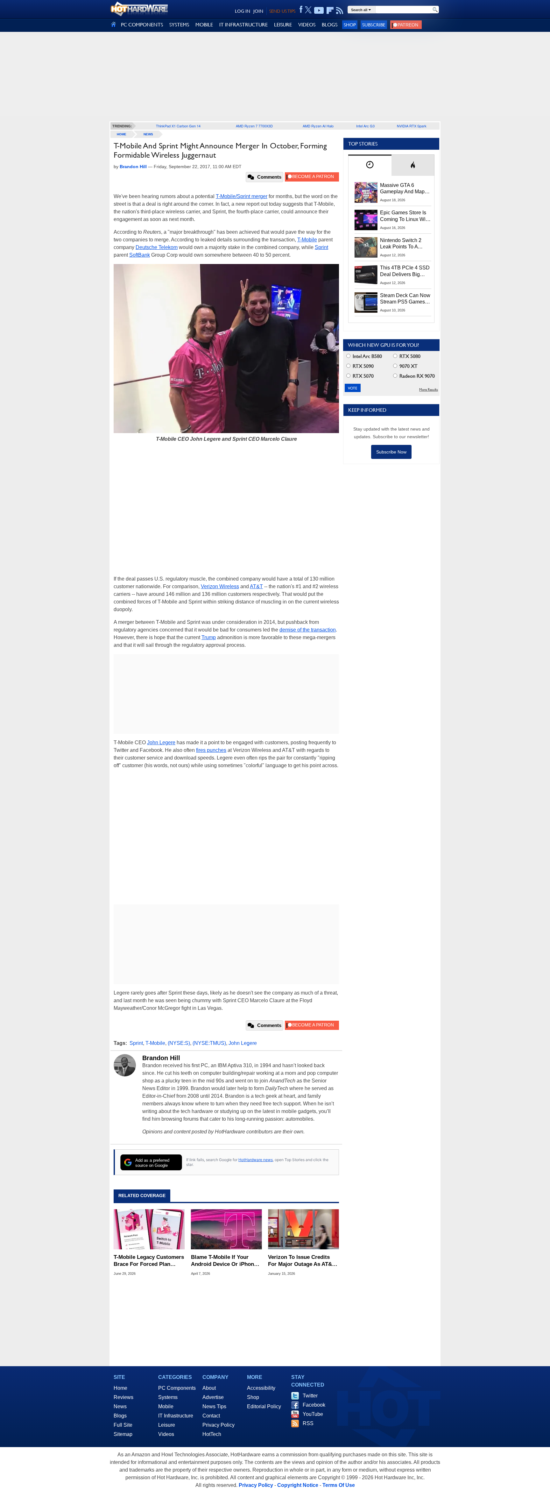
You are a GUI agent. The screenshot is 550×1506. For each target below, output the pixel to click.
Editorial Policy (264, 1406)
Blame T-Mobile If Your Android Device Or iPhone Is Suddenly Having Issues (224, 1261)
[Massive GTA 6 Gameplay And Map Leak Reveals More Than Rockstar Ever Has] (366, 192)
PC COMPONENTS (142, 25)
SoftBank (139, 255)
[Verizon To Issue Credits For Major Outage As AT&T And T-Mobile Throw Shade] (303, 1230)
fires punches (211, 750)
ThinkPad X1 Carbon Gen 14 (178, 125)
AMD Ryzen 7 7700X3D (254, 125)
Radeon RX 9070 (416, 376)
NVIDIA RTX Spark (412, 125)
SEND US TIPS (282, 11)
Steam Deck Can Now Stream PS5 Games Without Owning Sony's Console (405, 299)
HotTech (211, 1434)
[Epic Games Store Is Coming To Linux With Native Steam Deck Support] (366, 220)
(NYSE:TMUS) (209, 1043)
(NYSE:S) (179, 1043)
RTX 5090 (362, 366)
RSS (308, 1423)
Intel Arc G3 (365, 125)
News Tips (214, 1406)
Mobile (165, 1406)
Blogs (120, 1415)
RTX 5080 (409, 356)
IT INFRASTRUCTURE (243, 25)
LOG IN (242, 11)
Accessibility (261, 1388)
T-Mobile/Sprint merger (241, 196)
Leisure (166, 1425)
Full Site (123, 1425)
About (209, 1388)
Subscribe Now (391, 451)
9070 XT (408, 366)
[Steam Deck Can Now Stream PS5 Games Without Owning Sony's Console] (366, 302)
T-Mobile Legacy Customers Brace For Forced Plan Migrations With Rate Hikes (149, 1261)
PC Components (177, 1388)
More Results (428, 390)
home (121, 134)
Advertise (213, 1397)
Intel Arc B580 (366, 356)
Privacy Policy (218, 1425)
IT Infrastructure (175, 1415)
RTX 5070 (362, 376)
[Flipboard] (330, 10)
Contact (211, 1415)
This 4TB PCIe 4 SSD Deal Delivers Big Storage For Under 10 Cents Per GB (405, 271)
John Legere (161, 742)
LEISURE (283, 25)
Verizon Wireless (220, 586)
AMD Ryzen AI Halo (318, 125)
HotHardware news (255, 1159)
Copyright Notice (297, 1485)
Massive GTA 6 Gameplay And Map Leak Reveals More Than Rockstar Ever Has (402, 188)
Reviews (123, 1397)
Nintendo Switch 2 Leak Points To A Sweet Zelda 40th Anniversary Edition (402, 244)
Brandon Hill (161, 1057)
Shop (350, 24)
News (148, 134)
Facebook (314, 1405)
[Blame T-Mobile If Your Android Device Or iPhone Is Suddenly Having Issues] (226, 1230)
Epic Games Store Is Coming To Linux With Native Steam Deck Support (405, 216)
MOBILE (204, 25)
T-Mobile (307, 239)
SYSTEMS (179, 25)
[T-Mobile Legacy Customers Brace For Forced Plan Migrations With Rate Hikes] (149, 1230)
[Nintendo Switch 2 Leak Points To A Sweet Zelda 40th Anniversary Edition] (366, 247)
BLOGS (329, 25)
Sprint (321, 247)
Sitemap (123, 1434)
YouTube (313, 1414)
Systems (168, 1397)
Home (120, 1388)
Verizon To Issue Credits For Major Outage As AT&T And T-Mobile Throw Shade (302, 1261)
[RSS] (339, 10)
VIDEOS (306, 25)
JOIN (258, 11)
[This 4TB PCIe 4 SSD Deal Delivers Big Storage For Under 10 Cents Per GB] (366, 275)
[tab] (369, 165)
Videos (166, 1434)
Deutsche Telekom (157, 247)
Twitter (310, 1395)
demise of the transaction (307, 629)
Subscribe (373, 24)
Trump (208, 637)
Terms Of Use (338, 1485)
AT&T (256, 586)
